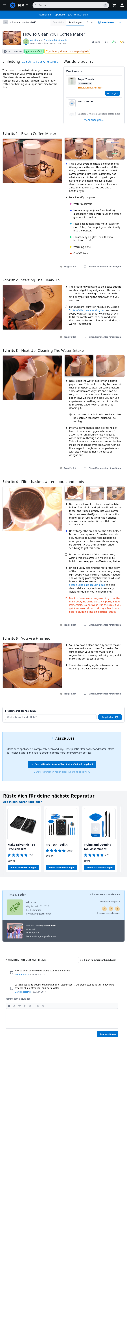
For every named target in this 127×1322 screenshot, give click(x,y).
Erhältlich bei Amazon (90, 87)
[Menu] (4, 5)
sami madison (22, 974)
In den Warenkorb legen (23, 867)
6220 (97, 41)
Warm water (85, 101)
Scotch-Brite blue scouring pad (87, 310)
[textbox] (62, 1019)
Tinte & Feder (16, 894)
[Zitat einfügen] (30, 1006)
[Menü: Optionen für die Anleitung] (120, 22)
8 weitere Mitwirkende (55, 40)
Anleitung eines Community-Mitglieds (69, 51)
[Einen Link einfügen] (24, 1006)
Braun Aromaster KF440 (23, 22)
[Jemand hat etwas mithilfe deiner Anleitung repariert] (110, 908)
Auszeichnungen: (110, 901)
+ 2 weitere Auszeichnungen (108, 913)
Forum (90, 22)
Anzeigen (112, 93)
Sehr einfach (35, 51)
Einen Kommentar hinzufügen (102, 706)
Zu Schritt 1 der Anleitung (39, 61)
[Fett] (9, 1006)
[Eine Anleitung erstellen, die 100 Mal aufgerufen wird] (117, 908)
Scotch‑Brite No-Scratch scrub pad (99, 114)
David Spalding (23, 991)
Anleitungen (75, 22)
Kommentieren (108, 1034)
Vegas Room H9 (47, 925)
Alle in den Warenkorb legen (22, 802)
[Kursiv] (14, 1006)
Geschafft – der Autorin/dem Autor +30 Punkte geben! (64, 764)
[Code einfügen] (19, 1006)
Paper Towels (86, 79)
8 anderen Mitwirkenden (107, 894)
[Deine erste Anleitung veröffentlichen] (104, 908)
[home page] (19, 5)
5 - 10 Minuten (14, 51)
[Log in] (122, 5)
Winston (34, 40)
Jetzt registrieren (78, 14)
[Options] (5, 22)
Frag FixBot (70, 266)
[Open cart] (114, 5)
